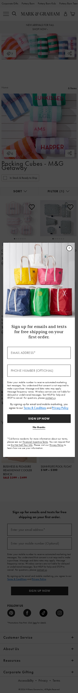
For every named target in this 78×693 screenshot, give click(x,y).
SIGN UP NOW (39, 418)
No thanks (39, 427)
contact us (50, 397)
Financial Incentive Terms (35, 441)
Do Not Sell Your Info (21, 445)
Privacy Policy (60, 408)
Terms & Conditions (35, 408)
